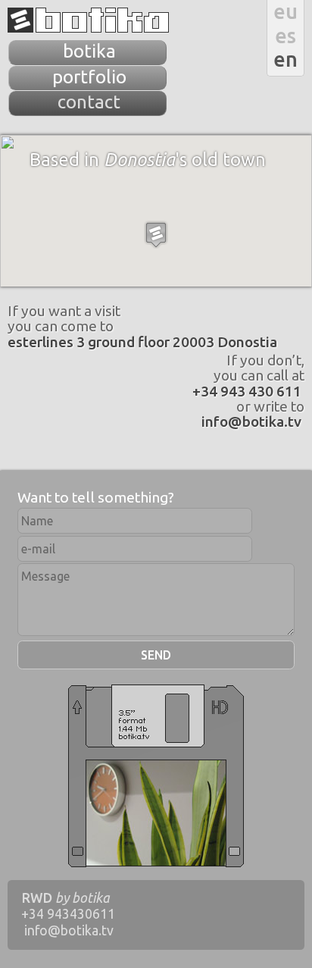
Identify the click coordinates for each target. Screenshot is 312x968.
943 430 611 (246, 391)
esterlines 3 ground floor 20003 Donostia (142, 341)
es (285, 35)
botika (88, 20)
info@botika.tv (251, 421)
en (285, 59)
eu (285, 11)
